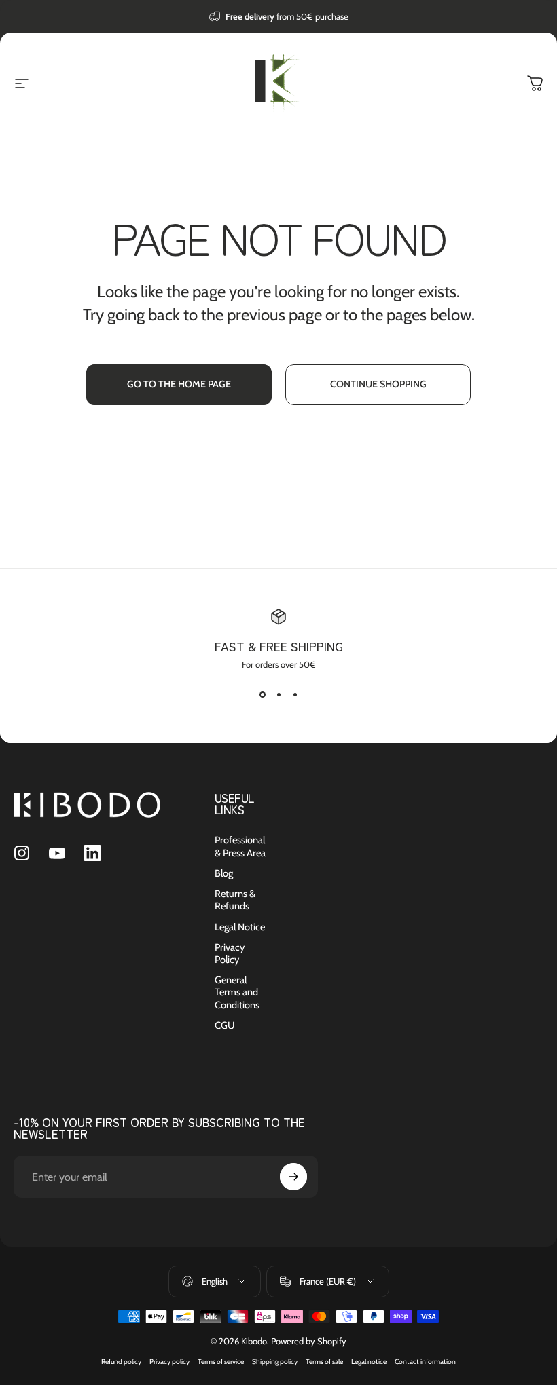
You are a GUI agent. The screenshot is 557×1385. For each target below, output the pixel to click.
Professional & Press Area (240, 846)
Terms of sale (324, 1361)
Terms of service (221, 1361)
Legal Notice (240, 927)
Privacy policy (169, 1361)
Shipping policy (275, 1361)
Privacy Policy (230, 953)
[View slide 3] (295, 694)
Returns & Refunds (235, 900)
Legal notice (369, 1361)
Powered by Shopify (308, 1340)
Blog (224, 873)
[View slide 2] (278, 694)
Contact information (425, 1361)
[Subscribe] (293, 1176)
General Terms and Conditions (237, 992)
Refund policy (121, 1361)
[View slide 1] (262, 694)
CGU (225, 1025)
